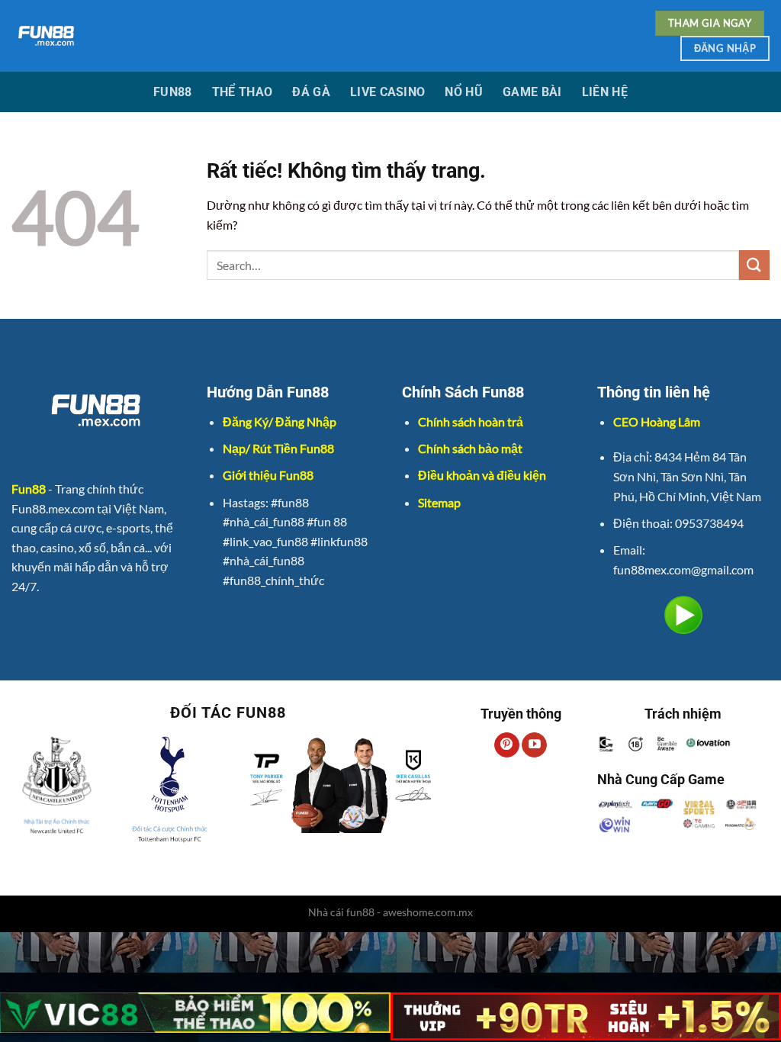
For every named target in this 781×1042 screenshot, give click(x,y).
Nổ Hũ (464, 92)
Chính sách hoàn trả (470, 421)
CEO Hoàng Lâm (656, 421)
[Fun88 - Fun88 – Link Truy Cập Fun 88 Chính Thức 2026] (275, 36)
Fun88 (172, 92)
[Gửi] (754, 265)
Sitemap (439, 502)
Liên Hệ (605, 92)
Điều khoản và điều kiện (482, 475)
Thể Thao (242, 92)
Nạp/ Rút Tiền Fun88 (278, 448)
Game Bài (532, 92)
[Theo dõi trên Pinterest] (506, 745)
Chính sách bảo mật (470, 448)
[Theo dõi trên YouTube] (534, 745)
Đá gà (311, 92)
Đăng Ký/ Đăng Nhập (279, 421)
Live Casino (388, 92)
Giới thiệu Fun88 (268, 475)
